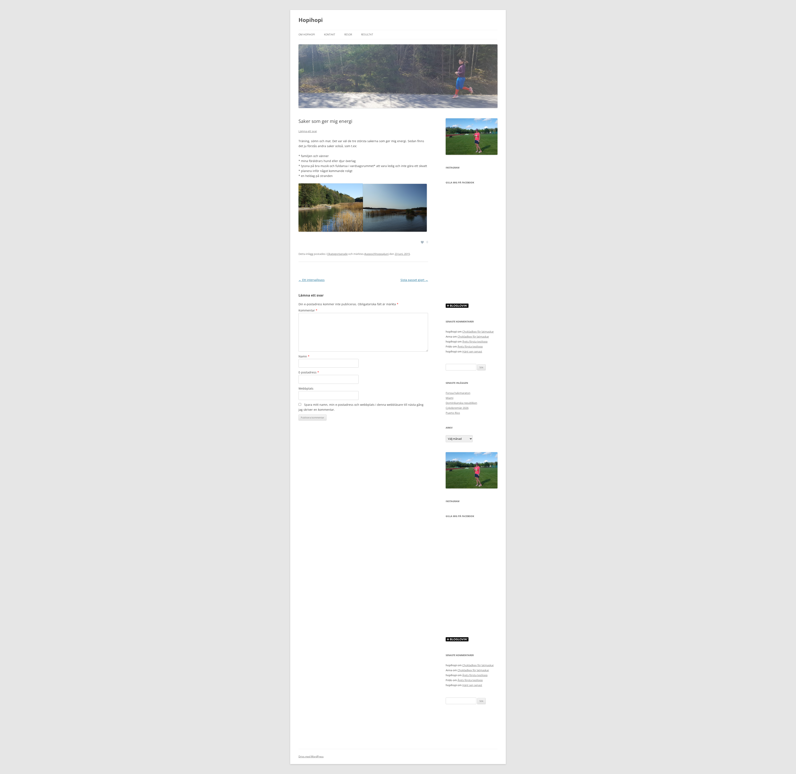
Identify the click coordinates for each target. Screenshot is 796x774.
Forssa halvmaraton (458, 393)
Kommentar (307, 310)
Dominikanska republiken (461, 403)
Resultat (367, 34)
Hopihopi (310, 20)
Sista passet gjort (414, 280)
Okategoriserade (337, 254)
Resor (348, 34)
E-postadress (308, 372)
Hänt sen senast (472, 351)
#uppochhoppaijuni (376, 254)
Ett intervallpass (311, 280)
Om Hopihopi (306, 34)
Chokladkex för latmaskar (478, 331)
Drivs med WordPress (311, 756)
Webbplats (305, 388)
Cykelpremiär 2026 (457, 408)
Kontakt (329, 34)
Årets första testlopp (475, 341)
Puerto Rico (453, 413)
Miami (449, 398)
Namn (303, 356)
